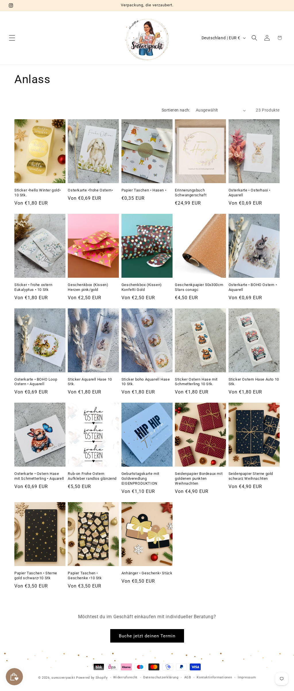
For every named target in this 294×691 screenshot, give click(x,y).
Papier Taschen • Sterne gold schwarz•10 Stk (35, 575)
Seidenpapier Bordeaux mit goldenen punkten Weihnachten (199, 478)
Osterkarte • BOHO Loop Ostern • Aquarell (35, 381)
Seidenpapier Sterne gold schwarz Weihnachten (251, 476)
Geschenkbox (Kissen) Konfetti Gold (141, 287)
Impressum (247, 677)
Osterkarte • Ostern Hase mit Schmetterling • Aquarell (39, 476)
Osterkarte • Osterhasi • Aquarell (249, 192)
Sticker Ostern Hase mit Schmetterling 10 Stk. (196, 381)
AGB (187, 677)
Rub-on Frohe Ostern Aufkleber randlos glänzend (92, 476)
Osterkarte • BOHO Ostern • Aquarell (253, 287)
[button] (12, 38)
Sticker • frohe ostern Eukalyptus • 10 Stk (33, 287)
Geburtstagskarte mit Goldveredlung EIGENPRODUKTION (140, 478)
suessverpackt (63, 678)
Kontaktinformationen (214, 677)
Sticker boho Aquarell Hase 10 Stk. (145, 381)
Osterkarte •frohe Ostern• (90, 190)
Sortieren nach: (176, 110)
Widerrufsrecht (125, 677)
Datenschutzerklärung (161, 677)
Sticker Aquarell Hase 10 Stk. (90, 381)
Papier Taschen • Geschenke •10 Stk (85, 575)
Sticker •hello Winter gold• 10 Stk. (37, 192)
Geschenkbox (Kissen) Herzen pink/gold (88, 287)
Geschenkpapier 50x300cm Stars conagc (199, 287)
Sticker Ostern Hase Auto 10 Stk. (254, 381)
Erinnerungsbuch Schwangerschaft (190, 192)
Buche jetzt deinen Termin (147, 636)
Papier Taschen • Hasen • (143, 190)
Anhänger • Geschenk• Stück (147, 573)
